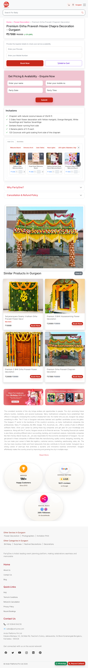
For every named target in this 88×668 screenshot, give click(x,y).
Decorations (49, 544)
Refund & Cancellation (12, 602)
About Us (7, 570)
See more (8, 322)
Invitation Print (43, 536)
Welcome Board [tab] (15, 147)
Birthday (7, 544)
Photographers (28, 536)
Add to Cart (64, 63)
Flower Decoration (21, 22)
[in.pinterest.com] (40, 652)
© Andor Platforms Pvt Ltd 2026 (16, 664)
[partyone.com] (6, 4)
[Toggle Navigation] (84, 5)
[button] (17, 159)
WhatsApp (61, 663)
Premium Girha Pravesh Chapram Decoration (61, 370)
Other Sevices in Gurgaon (14, 532)
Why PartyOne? (15, 187)
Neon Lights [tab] (51, 147)
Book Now (24, 63)
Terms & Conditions (11, 597)
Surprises (18, 544)
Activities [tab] (20, 142)
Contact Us (8, 575)
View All (78, 273)
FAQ (5, 592)
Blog (5, 579)
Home (8, 22)
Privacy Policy (9, 607)
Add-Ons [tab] (10, 142)
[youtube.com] (19, 652)
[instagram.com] (26, 652)
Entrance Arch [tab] (28, 147)
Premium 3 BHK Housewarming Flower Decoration (63, 317)
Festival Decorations (32, 544)
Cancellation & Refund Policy (22, 195)
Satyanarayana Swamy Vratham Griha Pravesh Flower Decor (21, 317)
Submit (44, 100)
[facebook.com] (6, 652)
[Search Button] (82, 12)
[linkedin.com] (33, 652)
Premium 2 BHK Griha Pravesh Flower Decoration (21, 370)
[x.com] (12, 652)
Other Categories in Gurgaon (16, 540)
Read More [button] (44, 455)
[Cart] (69, 4)
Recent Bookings (10, 611)
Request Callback (77, 663)
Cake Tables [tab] (40, 147)
